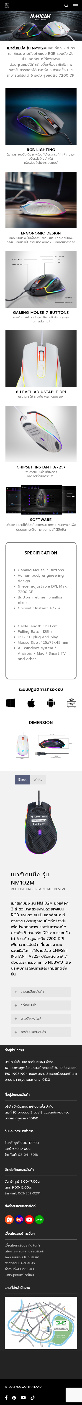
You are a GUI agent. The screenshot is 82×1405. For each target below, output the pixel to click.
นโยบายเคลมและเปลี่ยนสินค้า (24, 1251)
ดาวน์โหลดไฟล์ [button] (31, 1018)
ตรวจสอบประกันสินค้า (20, 1263)
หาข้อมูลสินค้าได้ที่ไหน (19, 1275)
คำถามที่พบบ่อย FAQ (19, 1269)
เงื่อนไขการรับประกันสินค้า (22, 1245)
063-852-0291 (29, 1193)
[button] (75, 5)
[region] (41, 822)
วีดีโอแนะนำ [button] (28, 1005)
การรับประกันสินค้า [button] (33, 1032)
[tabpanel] (41, 822)
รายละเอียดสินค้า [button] (32, 991)
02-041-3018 (28, 1154)
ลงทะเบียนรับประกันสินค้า (22, 1257)
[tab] (22, 779)
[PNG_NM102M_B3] (41, 822)
